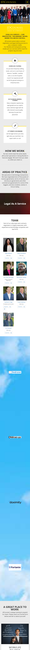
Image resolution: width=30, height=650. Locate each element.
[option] (15, 470)
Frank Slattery (21, 302)
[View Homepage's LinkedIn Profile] (11, 258)
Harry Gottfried (21, 253)
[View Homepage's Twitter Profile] (4, 309)
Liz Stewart (8, 328)
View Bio (7, 258)
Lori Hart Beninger (8, 277)
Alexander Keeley (21, 277)
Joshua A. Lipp (8, 302)
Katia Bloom (8, 253)
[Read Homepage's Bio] (8, 245)
